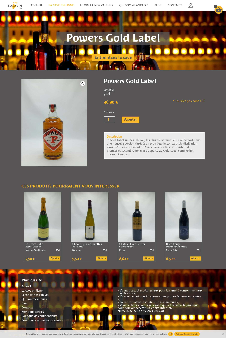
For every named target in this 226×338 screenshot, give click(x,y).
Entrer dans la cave (113, 58)
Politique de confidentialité (39, 316)
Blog (158, 5)
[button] (82, 83)
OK (170, 334)
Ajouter (130, 119)
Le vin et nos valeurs (96, 5)
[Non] (222, 334)
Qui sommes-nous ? (133, 5)
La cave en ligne (61, 5)
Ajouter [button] (55, 258)
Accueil (37, 5)
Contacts (175, 5)
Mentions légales (33, 312)
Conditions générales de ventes (42, 320)
